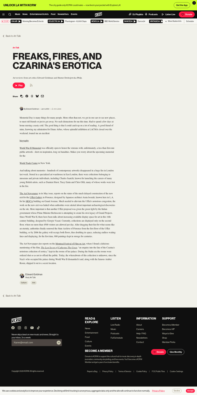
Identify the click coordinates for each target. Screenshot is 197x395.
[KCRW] (16, 322)
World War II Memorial (30, 147)
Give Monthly (176, 352)
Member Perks (168, 342)
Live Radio (115, 325)
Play (20, 85)
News (25, 14)
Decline (177, 391)
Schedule (190, 21)
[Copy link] (21, 96)
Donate (188, 14)
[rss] (31, 86)
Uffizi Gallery (36, 197)
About (139, 325)
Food (53, 14)
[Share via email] (42, 96)
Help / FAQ (141, 333)
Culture (24, 283)
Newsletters (63, 14)
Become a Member (170, 325)
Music (17, 14)
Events (74, 14)
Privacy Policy (106, 371)
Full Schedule (117, 338)
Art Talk (16, 48)
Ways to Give (168, 333)
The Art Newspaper (29, 193)
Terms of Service (123, 371)
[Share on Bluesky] (37, 96)
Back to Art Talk (13, 36)
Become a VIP (168, 329)
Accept (190, 391)
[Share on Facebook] (26, 96)
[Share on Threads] (32, 96)
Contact (140, 342)
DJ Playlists (138, 14)
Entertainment (91, 332)
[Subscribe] (59, 343)
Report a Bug (92, 371)
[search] (10, 14)
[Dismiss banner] (194, 3)
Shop (164, 338)
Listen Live (170, 14)
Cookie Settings (176, 371)
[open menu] (4, 14)
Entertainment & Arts (39, 14)
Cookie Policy (140, 371)
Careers (140, 329)
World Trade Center (29, 163)
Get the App (182, 5)
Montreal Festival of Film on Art (70, 243)
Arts (33, 283)
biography (24, 140)
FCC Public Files (157, 371)
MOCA (29, 201)
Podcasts (153, 14)
